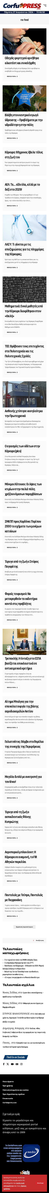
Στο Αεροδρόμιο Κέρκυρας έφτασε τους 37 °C (18, 963)
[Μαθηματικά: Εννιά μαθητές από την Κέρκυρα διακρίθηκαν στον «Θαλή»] (24, 289)
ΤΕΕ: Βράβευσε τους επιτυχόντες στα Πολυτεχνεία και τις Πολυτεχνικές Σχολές (24, 351)
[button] (40, 1183)
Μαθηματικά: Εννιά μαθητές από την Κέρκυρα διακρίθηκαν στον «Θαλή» (24, 311)
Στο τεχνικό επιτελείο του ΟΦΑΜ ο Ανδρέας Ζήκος (20, 960)
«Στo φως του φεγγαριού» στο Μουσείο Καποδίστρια (21, 977)
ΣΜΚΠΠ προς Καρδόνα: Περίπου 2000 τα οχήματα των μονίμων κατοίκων (23, 526)
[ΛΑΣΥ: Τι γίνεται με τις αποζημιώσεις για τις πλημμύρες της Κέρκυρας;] (24, 228)
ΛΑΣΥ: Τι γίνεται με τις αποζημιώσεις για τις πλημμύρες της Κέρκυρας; (24, 249)
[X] (7, 1064)
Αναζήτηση (40, 940)
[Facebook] (4, 1064)
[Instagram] (21, 1064)
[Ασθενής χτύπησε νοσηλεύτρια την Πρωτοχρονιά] (24, 394)
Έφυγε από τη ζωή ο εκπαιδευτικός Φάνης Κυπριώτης (18, 817)
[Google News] (17, 1064)
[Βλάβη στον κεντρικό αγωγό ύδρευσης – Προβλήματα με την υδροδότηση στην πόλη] (24, 98)
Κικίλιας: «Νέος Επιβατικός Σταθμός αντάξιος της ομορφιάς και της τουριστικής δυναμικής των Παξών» (24, 1032)
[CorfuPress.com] (22, 5)
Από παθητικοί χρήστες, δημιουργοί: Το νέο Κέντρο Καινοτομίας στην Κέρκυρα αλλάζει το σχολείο (24, 1018)
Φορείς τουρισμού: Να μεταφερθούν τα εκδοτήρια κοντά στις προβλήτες (21, 599)
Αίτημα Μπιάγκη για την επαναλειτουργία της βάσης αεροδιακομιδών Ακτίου (22, 707)
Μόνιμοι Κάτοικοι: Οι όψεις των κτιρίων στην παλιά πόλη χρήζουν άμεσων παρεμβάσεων (23, 489)
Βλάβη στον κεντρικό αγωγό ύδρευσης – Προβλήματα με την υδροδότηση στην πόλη (23, 120)
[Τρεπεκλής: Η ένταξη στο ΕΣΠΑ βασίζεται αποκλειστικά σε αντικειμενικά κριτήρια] (24, 642)
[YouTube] (12, 1064)
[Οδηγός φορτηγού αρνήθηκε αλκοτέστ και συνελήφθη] (24, 41)
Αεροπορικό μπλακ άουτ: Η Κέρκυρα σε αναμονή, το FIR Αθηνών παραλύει (21, 857)
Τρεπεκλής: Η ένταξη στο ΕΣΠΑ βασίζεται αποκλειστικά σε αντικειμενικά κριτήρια (23, 663)
